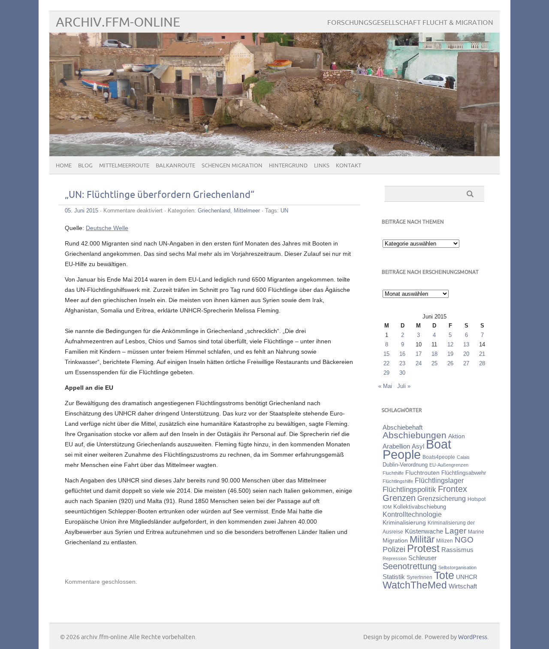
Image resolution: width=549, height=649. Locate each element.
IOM (387, 506)
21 (482, 354)
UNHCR (466, 576)
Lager (455, 530)
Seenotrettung (410, 566)
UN (284, 210)
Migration (395, 540)
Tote (444, 575)
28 (482, 363)
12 (450, 344)
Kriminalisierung (404, 522)
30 (402, 373)
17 (419, 354)
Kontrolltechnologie (412, 514)
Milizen (444, 540)
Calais (463, 457)
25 (434, 363)
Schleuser (422, 557)
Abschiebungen (414, 435)
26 (450, 363)
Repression (395, 558)
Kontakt (348, 166)
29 (386, 373)
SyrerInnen (419, 577)
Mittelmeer (247, 210)
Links (321, 166)
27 (466, 363)
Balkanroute (175, 166)
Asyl (418, 446)
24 (419, 363)
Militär (422, 539)
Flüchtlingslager (439, 480)
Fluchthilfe (393, 473)
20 (466, 354)
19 (450, 354)
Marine (476, 531)
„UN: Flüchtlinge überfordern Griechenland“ (159, 195)
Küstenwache (424, 531)
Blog (85, 166)
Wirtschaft (463, 586)
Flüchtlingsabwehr (463, 473)
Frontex (452, 489)
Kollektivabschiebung (419, 506)
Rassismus (457, 549)
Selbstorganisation (457, 567)
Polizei (394, 549)
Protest (423, 548)
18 (434, 354)
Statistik (394, 576)
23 (402, 363)
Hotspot (477, 499)
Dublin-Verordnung (405, 464)
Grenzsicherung (441, 498)
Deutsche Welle (107, 227)
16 (402, 354)
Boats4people (438, 457)
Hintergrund (288, 166)
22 (386, 363)
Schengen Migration (232, 166)
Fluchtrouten (422, 472)
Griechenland (214, 210)
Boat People (417, 449)
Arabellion (396, 446)
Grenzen (399, 498)
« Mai (385, 386)
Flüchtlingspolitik (409, 489)
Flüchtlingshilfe (398, 481)
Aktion (456, 436)
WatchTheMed (415, 585)
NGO (464, 539)
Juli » (403, 386)
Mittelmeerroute (124, 166)
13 (466, 344)
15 (386, 354)
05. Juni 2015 (81, 210)
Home (64, 166)
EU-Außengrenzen (448, 464)
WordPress (472, 637)
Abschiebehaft (402, 427)
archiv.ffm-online (118, 22)
